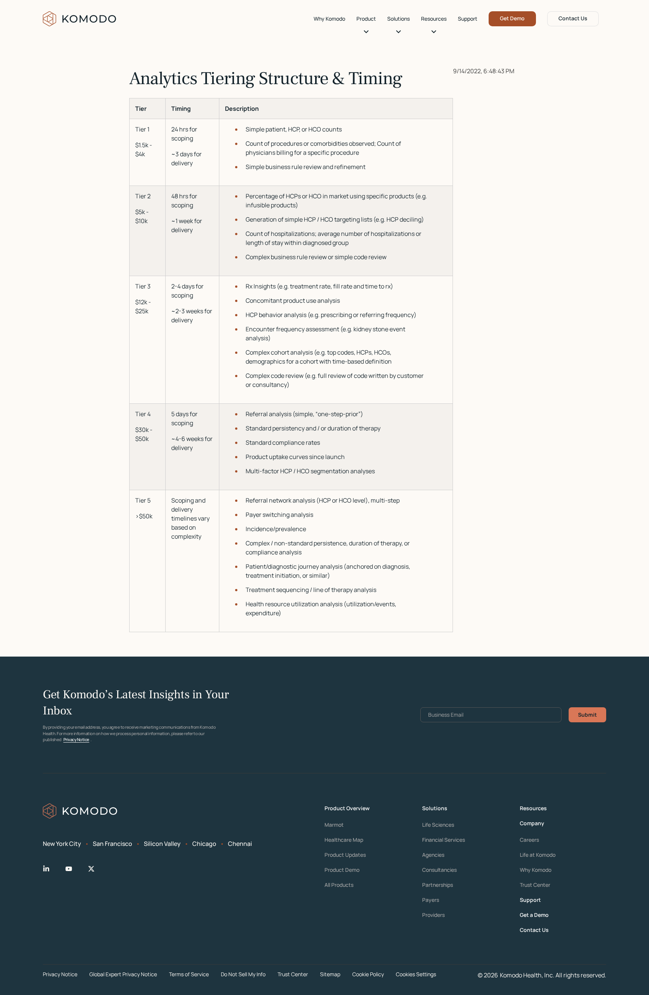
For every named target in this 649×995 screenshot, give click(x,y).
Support (467, 19)
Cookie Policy (368, 974)
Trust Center (535, 885)
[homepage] (80, 18)
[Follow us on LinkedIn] (52, 868)
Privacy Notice (76, 739)
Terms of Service (189, 974)
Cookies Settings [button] (416, 974)
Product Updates (345, 855)
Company (532, 823)
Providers (433, 915)
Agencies (433, 855)
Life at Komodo (537, 855)
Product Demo (341, 870)
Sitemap (330, 974)
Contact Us (572, 18)
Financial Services (443, 840)
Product (366, 19)
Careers (529, 840)
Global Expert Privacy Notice (123, 974)
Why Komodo (329, 19)
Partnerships (437, 885)
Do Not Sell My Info (243, 974)
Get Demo (512, 18)
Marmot (334, 825)
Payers (430, 900)
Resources (434, 19)
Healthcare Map (343, 840)
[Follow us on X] (97, 868)
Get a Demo (534, 915)
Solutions (398, 19)
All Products (338, 885)
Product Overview (347, 808)
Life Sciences (438, 825)
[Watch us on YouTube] (74, 868)
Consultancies (439, 870)
